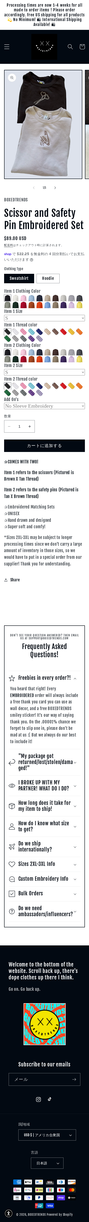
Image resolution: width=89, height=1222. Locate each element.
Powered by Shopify (60, 1214)
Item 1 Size (13, 311)
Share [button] (15, 579)
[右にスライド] (55, 188)
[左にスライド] (34, 188)
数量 (7, 416)
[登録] (74, 1079)
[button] (7, 47)
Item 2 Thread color (21, 379)
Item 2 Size (13, 365)
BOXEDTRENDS (37, 1214)
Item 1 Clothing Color (22, 291)
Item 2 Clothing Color (22, 345)
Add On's (11, 399)
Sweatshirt (19, 278)
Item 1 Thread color (20, 325)
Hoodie (48, 278)
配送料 (8, 245)
